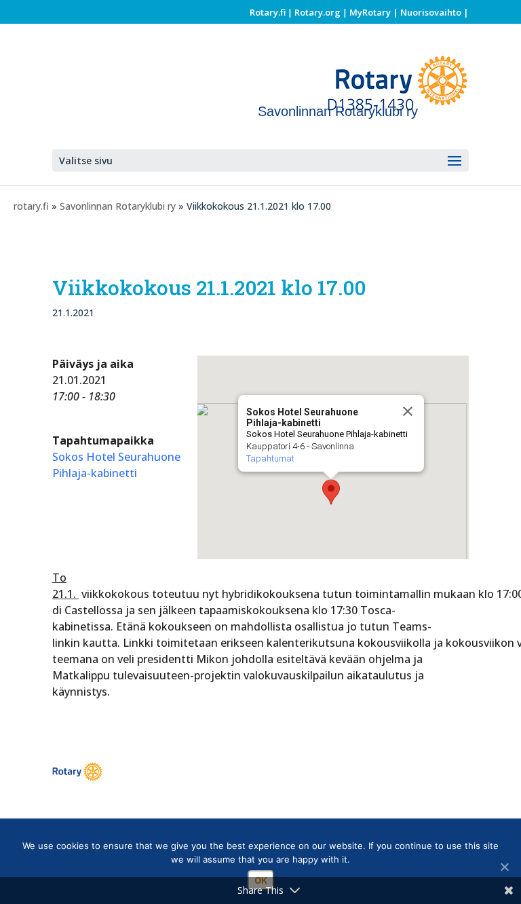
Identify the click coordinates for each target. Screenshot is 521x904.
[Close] (407, 411)
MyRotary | (374, 12)
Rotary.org (317, 12)
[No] (504, 866)
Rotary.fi (268, 12)
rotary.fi (31, 206)
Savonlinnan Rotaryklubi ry (118, 206)
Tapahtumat (270, 458)
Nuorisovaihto (430, 12)
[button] (331, 492)
